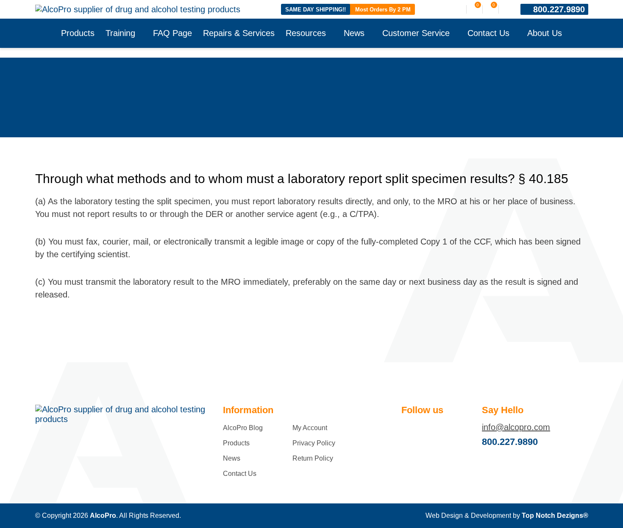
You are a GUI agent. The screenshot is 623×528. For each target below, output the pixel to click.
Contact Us (488, 33)
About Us (544, 33)
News (354, 33)
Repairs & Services (239, 33)
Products (78, 33)
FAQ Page (172, 33)
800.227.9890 (559, 9)
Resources (306, 33)
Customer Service (416, 33)
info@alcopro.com (516, 427)
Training (120, 33)
